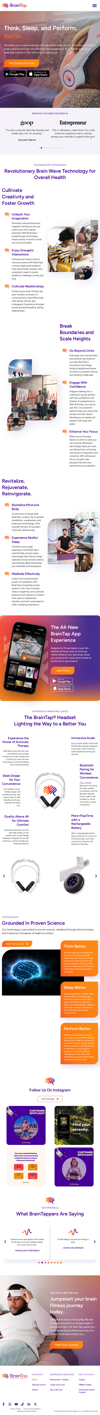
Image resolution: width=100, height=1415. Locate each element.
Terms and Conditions (31, 1409)
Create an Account (57, 1385)
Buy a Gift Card (56, 1390)
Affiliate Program (85, 1385)
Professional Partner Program (87, 1391)
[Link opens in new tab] (26, 1125)
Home (34, 1379)
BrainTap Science (39, 1385)
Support (82, 1379)
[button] (94, 5)
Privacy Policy (15, 1409)
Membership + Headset (59, 1379)
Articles (35, 1390)
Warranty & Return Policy (26, 1411)
